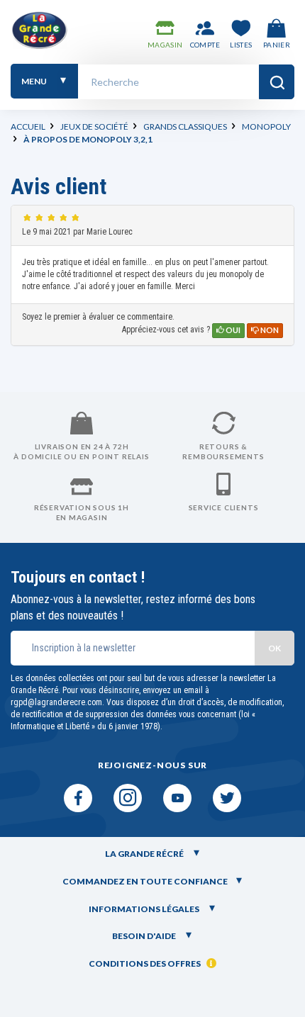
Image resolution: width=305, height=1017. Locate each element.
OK (274, 648)
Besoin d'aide (144, 935)
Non (269, 330)
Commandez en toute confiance (145, 881)
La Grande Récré (145, 853)
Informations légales (145, 909)
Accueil (28, 126)
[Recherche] (276, 81)
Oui (232, 330)
